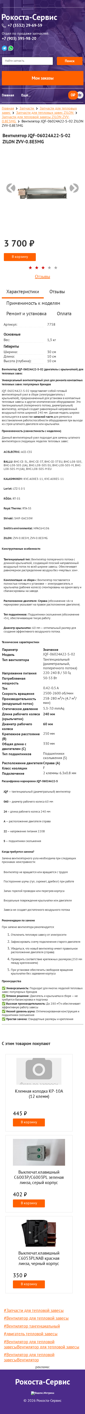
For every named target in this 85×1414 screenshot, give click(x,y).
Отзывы (42, 277)
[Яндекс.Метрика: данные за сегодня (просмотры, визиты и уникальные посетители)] (42, 1393)
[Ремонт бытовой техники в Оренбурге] (42, 18)
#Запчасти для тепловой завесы (34, 1311)
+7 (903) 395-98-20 (19, 38)
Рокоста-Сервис (42, 1382)
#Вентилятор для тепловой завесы (36, 1319)
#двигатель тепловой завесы (31, 1334)
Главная (8, 95)
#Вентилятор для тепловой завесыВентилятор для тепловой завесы (41, 1344)
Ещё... (26, 95)
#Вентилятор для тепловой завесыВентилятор (29, 1357)
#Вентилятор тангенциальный (32, 1327)
